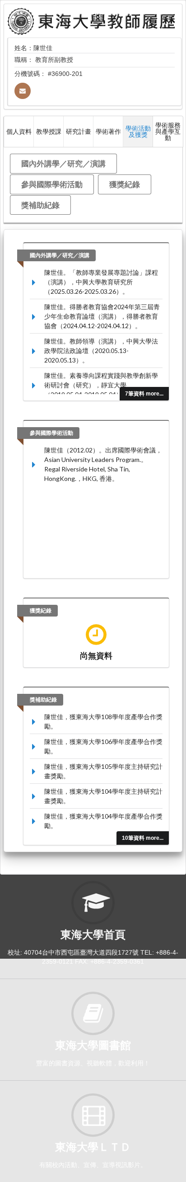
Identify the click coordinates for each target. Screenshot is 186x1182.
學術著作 (108, 131)
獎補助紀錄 (40, 205)
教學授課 (48, 131)
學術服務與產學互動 (168, 131)
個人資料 (19, 131)
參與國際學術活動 (52, 184)
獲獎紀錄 (124, 184)
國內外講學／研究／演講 (63, 163)
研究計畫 (78, 131)
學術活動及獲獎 (138, 131)
